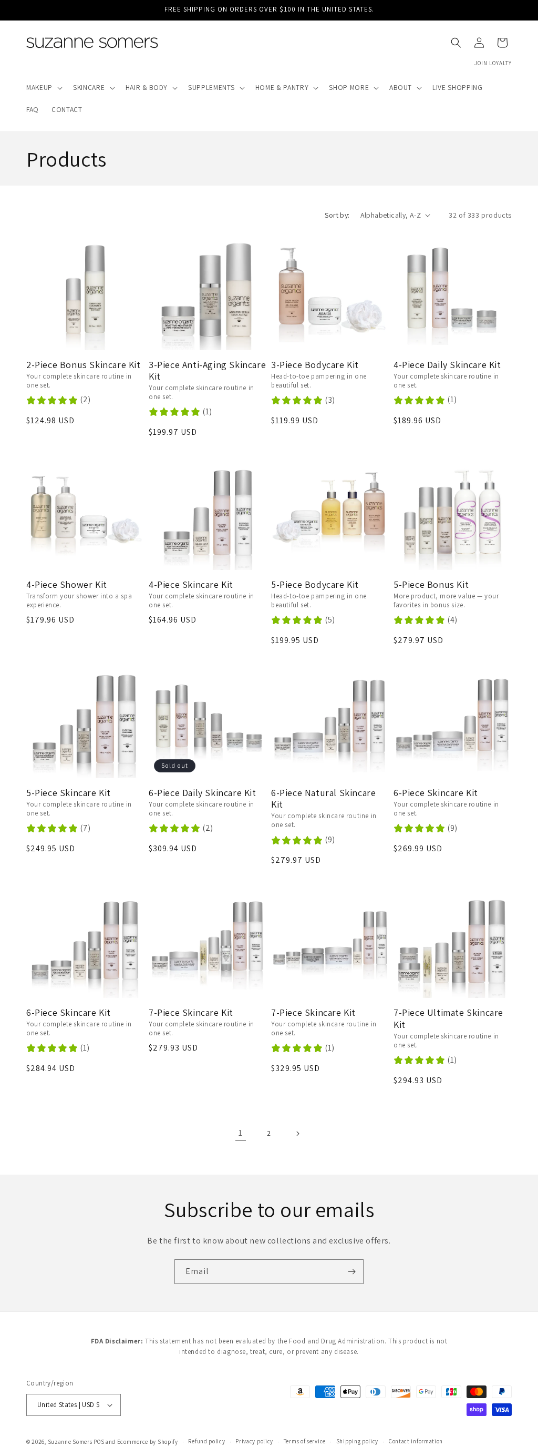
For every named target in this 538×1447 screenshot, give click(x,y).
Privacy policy (254, 1441)
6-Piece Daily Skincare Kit (202, 793)
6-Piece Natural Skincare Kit (323, 799)
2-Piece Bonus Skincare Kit (83, 365)
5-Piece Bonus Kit (431, 584)
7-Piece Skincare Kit (191, 1012)
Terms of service (305, 1441)
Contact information (416, 1441)
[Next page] (297, 1133)
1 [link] (241, 1132)
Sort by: (337, 215)
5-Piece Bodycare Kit (315, 584)
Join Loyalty (493, 63)
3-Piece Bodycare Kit (315, 365)
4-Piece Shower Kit (66, 584)
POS (99, 1441)
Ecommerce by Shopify (147, 1441)
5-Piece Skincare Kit (68, 793)
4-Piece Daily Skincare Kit (447, 365)
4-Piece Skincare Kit (191, 584)
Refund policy (206, 1441)
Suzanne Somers (70, 1441)
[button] (43, 88)
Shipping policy (357, 1441)
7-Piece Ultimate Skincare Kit (448, 1019)
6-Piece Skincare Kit (436, 793)
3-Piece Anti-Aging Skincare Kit (207, 371)
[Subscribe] (351, 1271)
